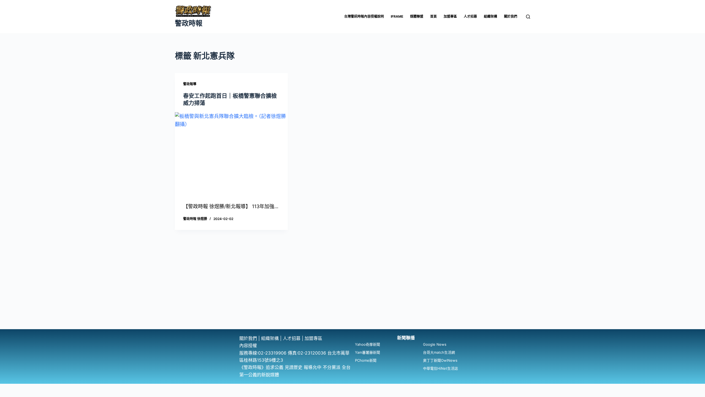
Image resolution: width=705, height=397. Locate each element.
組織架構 (490, 16)
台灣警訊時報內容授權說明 (364, 16)
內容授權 (248, 345)
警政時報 (188, 23)
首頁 (433, 16)
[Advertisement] (352, 287)
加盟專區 (450, 16)
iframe (397, 16)
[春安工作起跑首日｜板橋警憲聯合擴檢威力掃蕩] (231, 154)
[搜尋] (528, 17)
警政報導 (189, 84)
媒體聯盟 (416, 16)
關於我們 (510, 16)
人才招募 (470, 16)
